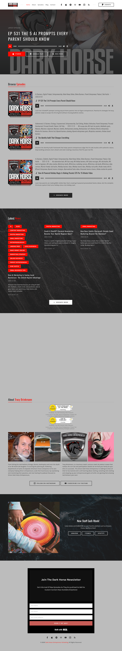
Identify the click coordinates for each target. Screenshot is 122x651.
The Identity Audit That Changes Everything (53, 137)
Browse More (62, 195)
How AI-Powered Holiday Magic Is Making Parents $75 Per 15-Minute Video (65, 172)
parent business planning (64, 131)
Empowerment (61, 123)
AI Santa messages (92, 161)
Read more (12, 295)
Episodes (41, 5)
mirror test (52, 131)
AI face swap (69, 161)
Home (28, 5)
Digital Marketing (17, 234)
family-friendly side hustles (49, 166)
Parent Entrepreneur (90, 94)
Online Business (79, 94)
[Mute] (63, 46)
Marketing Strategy (17, 254)
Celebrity (45, 159)
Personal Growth (48, 126)
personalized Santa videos (72, 169)
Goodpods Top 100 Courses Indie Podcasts (61, 425)
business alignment (47, 128)
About (34, 5)
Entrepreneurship (57, 94)
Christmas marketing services (78, 164)
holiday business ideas (65, 166)
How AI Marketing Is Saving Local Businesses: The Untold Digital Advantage (24, 276)
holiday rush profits (92, 166)
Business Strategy (50, 123)
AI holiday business (80, 161)
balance (38, 128)
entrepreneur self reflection (88, 128)
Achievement (39, 123)
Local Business (30, 246)
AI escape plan (83, 126)
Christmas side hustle (95, 164)
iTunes (18, 54)
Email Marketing (16, 238)
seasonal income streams (88, 169)
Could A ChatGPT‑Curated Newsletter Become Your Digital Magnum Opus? (59, 232)
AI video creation (52, 164)
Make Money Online (68, 94)
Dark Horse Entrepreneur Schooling (56, 642)
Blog (47, 5)
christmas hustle (63, 164)
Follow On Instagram (45, 483)
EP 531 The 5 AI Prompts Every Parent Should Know (38, 36)
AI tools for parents (94, 126)
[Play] (10, 46)
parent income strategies (56, 169)
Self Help (62, 126)
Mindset (86, 123)
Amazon (74, 533)
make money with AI (105, 166)
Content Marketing (17, 230)
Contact (52, 5)
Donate (107, 5)
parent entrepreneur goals (80, 131)
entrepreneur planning (72, 128)
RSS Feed (59, 54)
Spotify (101, 533)
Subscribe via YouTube (77, 483)
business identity (59, 128)
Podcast (99, 94)
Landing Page (15, 246)
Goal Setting (79, 123)
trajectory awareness (95, 131)
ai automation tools (58, 161)
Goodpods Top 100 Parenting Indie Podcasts (61, 412)
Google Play (37, 54)
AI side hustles (104, 161)
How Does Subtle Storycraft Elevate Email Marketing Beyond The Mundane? (97, 232)
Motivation (92, 123)
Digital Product (47, 94)
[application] (38, 46)
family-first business (42, 131)
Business (39, 94)
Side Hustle (105, 94)
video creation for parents (104, 169)
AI (36, 94)
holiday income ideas (79, 166)
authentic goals (105, 126)
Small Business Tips (17, 270)
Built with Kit (61, 629)
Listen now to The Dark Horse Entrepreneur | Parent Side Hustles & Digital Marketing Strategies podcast (61, 415)
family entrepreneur (102, 128)
